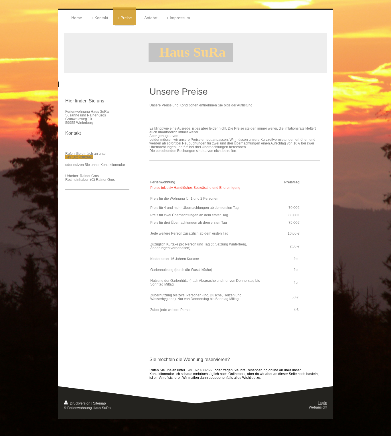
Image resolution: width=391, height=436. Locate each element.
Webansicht (318, 407)
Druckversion (80, 403)
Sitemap (99, 403)
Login (322, 403)
